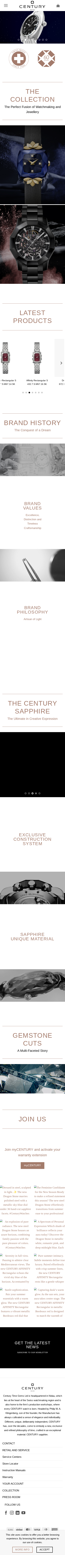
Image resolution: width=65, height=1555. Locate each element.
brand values (32, 538)
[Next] (61, 395)
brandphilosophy (32, 642)
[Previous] (4, 395)
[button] (6, 5)
